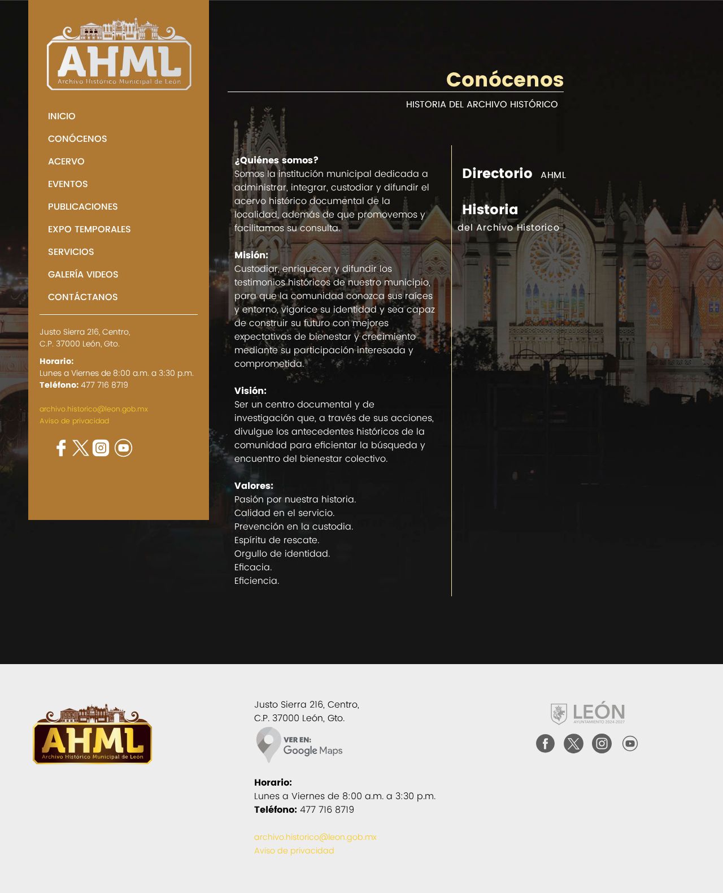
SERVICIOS (71, 251)
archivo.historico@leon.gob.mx (94, 409)
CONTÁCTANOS (83, 297)
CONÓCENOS (77, 138)
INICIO (62, 116)
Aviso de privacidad (74, 421)
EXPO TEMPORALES (89, 229)
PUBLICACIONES (83, 206)
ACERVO (66, 161)
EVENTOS (68, 183)
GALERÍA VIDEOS (83, 274)
